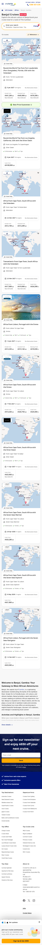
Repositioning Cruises (8, 852)
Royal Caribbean (27, 834)
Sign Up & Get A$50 (21, 941)
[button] (9, 95)
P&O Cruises (26, 831)
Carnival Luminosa (7, 874)
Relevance (33, 35)
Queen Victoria (6, 877)
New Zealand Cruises (8, 799)
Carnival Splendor (7, 868)
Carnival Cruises (27, 837)
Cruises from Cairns (28, 806)
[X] (29, 900)
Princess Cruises (27, 840)
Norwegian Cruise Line (29, 846)
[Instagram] (34, 900)
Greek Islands (5, 821)
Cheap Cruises (6, 831)
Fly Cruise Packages (7, 840)
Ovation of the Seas (7, 880)
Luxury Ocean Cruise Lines (9, 846)
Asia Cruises (5, 809)
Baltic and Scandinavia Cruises (10, 818)
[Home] (2, 10)
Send (21, 760)
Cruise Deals (5, 834)
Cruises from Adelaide (29, 802)
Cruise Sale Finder (7, 837)
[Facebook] (24, 900)
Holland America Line (29, 843)
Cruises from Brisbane (29, 799)
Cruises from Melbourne (30, 809)
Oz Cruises (5, 849)
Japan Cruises (5, 812)
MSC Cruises (26, 852)
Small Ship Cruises (7, 858)
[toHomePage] (10, 4)
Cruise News (27, 913)
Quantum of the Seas (8, 871)
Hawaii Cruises (6, 815)
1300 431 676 (34, 4)
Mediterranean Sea (7, 802)
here (24, 767)
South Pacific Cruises (7, 806)
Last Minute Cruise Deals (9, 843)
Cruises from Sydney (29, 796)
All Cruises (8, 10)
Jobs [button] (24, 908)
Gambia (21, 690)
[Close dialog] (39, 922)
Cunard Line (26, 849)
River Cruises (5, 855)
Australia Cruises (6, 796)
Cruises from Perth (28, 812)
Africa (17, 10)
